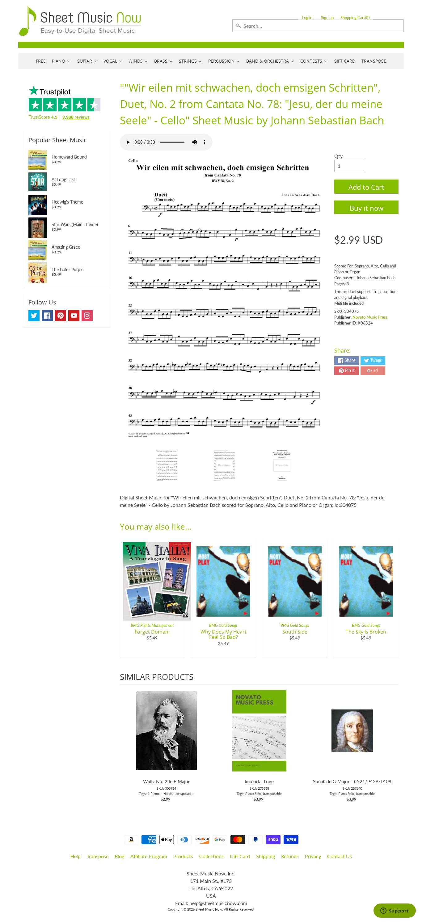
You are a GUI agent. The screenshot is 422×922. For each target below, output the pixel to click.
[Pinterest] (60, 315)
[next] (392, 746)
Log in (307, 18)
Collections (211, 856)
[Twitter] (34, 315)
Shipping (265, 856)
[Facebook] (47, 315)
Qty (338, 156)
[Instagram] (87, 315)
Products (183, 856)
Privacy (313, 856)
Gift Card (240, 856)
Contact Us (339, 856)
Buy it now (366, 208)
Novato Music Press (370, 317)
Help (75, 856)
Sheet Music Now (209, 909)
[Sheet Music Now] (80, 21)
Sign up (327, 18)
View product (166, 737)
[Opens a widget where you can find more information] (394, 911)
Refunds (290, 856)
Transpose (97, 856)
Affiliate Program (148, 856)
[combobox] (318, 25)
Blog (119, 856)
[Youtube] (73, 315)
